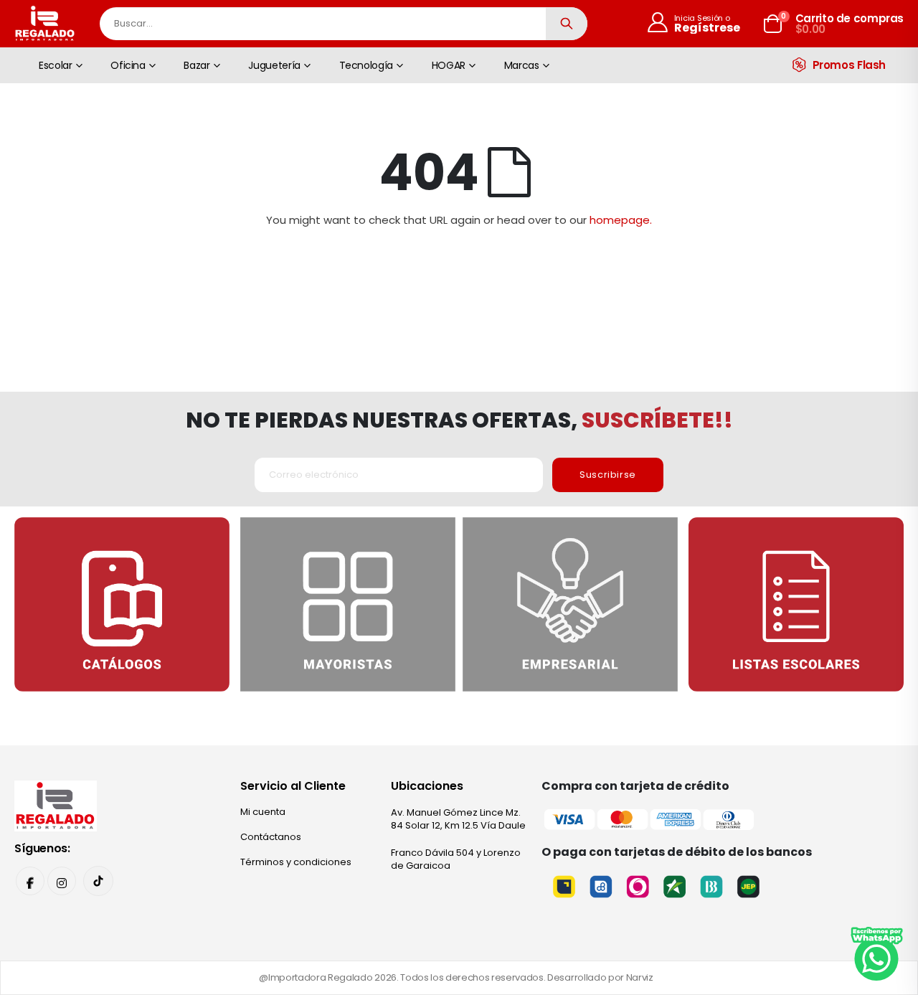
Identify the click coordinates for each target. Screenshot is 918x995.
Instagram (61, 881)
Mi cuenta (262, 812)
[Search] (566, 23)
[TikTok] (98, 881)
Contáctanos (270, 837)
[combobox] (343, 23)
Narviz (639, 977)
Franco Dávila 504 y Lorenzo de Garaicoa (456, 859)
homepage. (621, 219)
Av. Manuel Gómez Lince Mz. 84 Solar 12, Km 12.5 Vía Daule (458, 819)
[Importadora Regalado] (55, 805)
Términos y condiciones (295, 862)
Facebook (30, 881)
